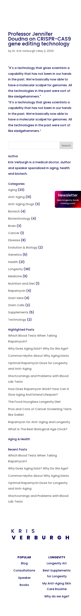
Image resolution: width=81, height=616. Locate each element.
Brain (12, 226)
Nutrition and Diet (21, 283)
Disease (14, 240)
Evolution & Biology (22, 247)
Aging (12, 190)
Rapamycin (16, 291)
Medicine (15, 276)
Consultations (24, 570)
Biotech (14, 211)
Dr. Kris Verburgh (23, 51)
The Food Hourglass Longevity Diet (34, 402)
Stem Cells (16, 305)
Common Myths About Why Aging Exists (38, 356)
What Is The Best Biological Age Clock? (37, 429)
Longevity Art (57, 563)
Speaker (24, 578)
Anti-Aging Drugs (21, 204)
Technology (17, 319)
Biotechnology (19, 218)
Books (24, 585)
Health (13, 262)
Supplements (18, 312)
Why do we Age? (56, 596)
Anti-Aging (16, 197)
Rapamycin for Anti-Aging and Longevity (39, 422)
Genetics (15, 254)
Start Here (16, 298)
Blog (24, 563)
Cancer (13, 233)
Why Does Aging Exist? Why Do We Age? (38, 348)
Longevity (15, 269)
